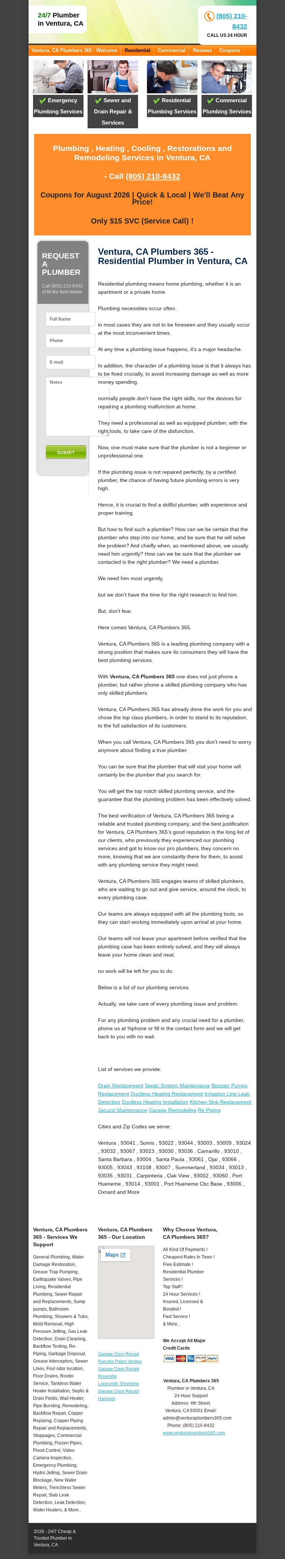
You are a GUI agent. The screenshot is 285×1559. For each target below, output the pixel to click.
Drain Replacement (120, 1086)
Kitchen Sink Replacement (220, 1102)
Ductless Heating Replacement (167, 1094)
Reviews (202, 50)
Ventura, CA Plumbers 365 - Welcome (74, 50)
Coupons (229, 50)
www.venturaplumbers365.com (194, 1433)
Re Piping (209, 1110)
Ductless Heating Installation (155, 1102)
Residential (137, 50)
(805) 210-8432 (153, 176)
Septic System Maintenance (177, 1086)
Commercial (172, 50)
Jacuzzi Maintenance (122, 1110)
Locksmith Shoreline (118, 1383)
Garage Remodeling (172, 1110)
